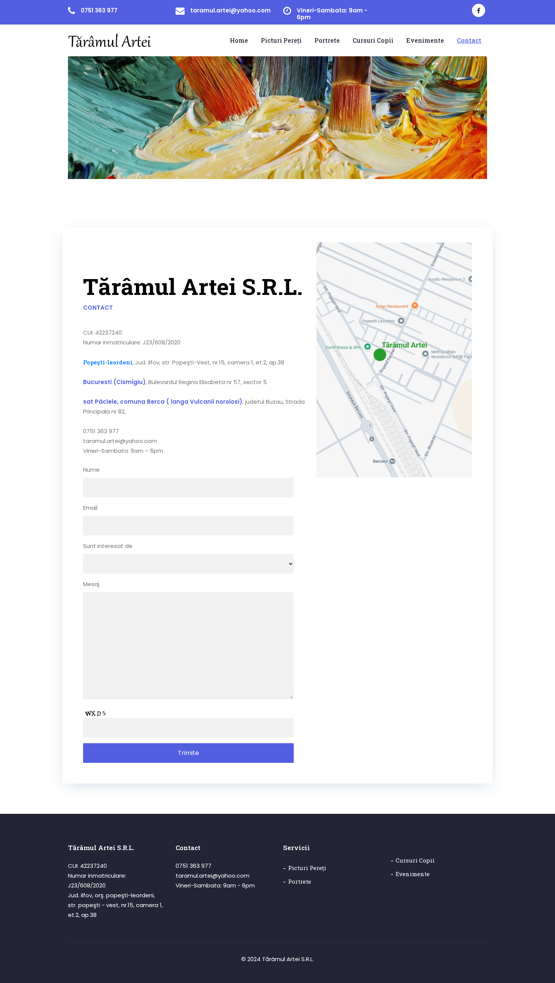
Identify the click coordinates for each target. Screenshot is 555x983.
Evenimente (413, 874)
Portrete (299, 881)
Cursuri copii (415, 860)
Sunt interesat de (108, 546)
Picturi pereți (307, 868)
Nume (91, 470)
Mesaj (91, 584)
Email (90, 508)
